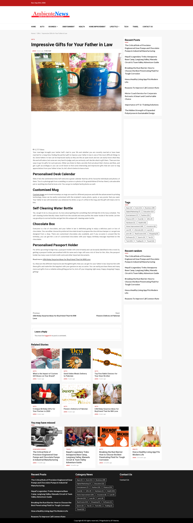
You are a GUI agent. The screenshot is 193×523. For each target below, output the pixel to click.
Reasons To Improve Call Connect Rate (142, 88)
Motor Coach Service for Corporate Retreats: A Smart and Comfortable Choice (141, 96)
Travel (135, 27)
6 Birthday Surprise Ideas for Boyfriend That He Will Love (54, 315)
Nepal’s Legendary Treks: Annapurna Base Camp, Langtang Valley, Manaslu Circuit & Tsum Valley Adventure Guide (142, 59)
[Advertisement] (76, 129)
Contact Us (148, 27)
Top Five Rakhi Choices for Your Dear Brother (107, 358)
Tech (126, 27)
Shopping (153, 234)
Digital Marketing (133, 211)
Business (52, 27)
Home (33, 27)
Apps (129, 208)
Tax (150, 237)
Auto (42, 27)
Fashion (145, 215)
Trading (140, 241)
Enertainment (69, 27)
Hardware (130, 223)
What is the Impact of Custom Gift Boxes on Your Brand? (45, 358)
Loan (149, 230)
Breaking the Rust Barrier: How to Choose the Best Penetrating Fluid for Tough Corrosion (142, 71)
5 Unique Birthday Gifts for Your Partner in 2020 (45, 394)
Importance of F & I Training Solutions (141, 105)
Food (140, 219)
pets (128, 234)
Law (128, 230)
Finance (130, 219)
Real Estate (140, 234)
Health (82, 27)
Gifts (33, 39)
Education (149, 211)
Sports (141, 237)
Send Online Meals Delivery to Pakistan (76, 358)
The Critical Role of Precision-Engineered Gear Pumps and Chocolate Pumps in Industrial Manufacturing (142, 48)
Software (130, 237)
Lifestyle (114, 27)
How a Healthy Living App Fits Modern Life (141, 80)
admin (34, 51)
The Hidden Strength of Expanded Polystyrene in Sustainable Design (140, 111)
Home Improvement (97, 27)
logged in (47, 335)
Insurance (151, 226)
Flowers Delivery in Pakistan (108, 314)
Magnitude (104, 520)
